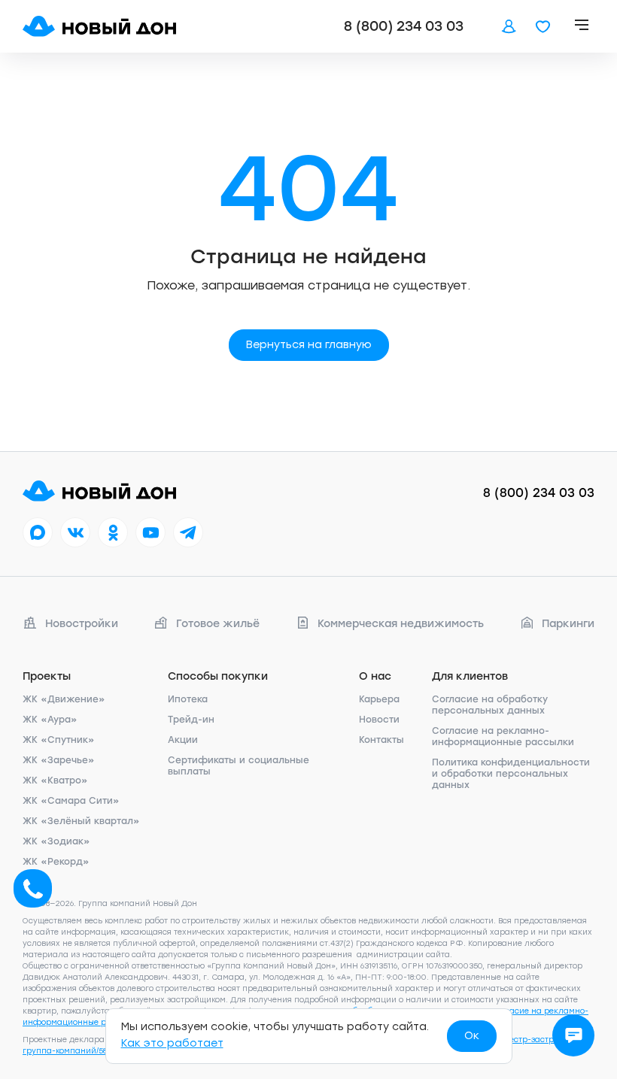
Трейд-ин (191, 719)
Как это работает (172, 1043)
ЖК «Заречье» (59, 760)
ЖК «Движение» (64, 699)
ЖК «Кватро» (55, 780)
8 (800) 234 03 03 (404, 26)
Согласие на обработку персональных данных (490, 705)
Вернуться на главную (309, 344)
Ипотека (188, 699)
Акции (183, 740)
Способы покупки (218, 676)
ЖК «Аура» (50, 719)
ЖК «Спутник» (59, 740)
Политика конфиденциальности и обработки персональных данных (511, 773)
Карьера (379, 699)
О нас (375, 676)
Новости (379, 719)
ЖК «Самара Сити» (71, 801)
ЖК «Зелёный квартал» (81, 821)
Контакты (381, 740)
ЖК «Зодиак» (56, 841)
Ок (471, 1035)
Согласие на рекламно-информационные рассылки (503, 736)
